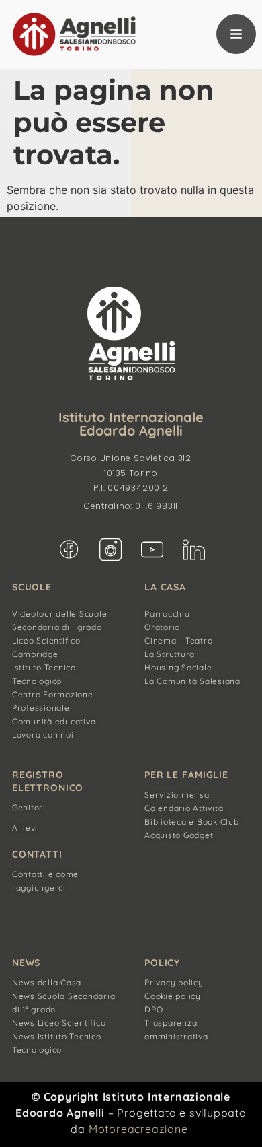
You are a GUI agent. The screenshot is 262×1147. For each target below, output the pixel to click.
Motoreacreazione (138, 1129)
